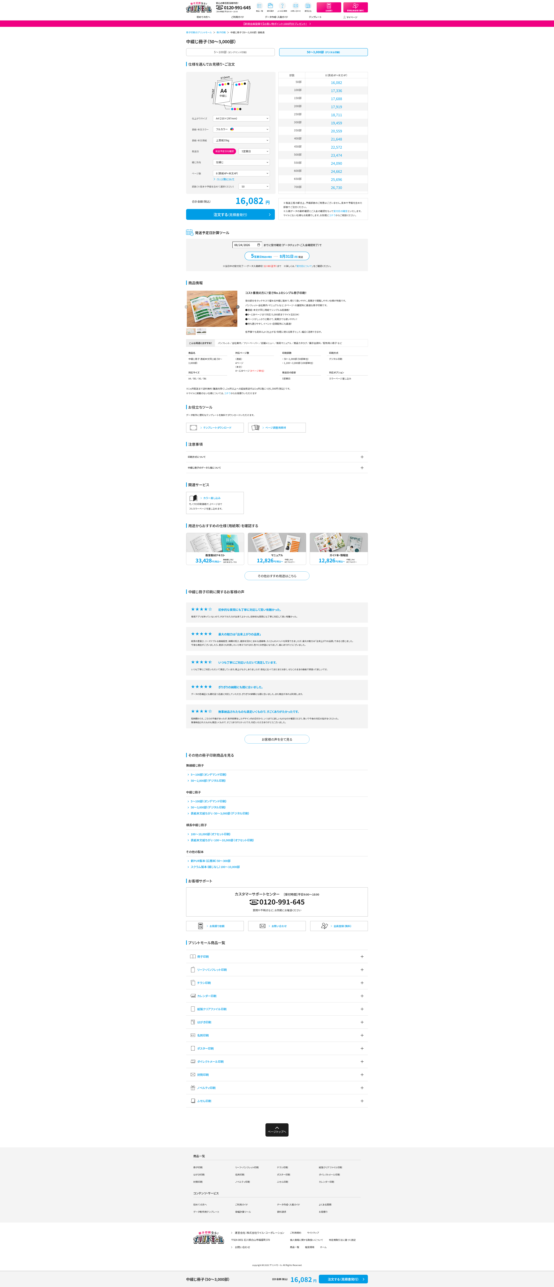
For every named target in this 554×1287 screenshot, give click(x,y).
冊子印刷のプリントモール (199, 32)
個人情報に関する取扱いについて (306, 1240)
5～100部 (230, 52)
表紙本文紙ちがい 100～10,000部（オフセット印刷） (222, 840)
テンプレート (315, 17)
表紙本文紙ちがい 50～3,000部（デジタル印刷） (220, 813)
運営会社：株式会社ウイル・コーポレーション (259, 1232)
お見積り (323, 1211)
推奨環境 (309, 1247)
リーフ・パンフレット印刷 (212, 970)
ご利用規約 (295, 1232)
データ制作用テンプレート (206, 1211)
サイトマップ (313, 1232)
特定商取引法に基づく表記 (342, 1240)
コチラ (332, 215)
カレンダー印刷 (206, 996)
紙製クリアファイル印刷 (212, 1009)
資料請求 (281, 1211)
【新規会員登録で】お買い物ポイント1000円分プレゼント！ (275, 24)
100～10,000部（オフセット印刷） (211, 834)
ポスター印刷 (205, 1048)
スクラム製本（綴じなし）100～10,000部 (215, 867)
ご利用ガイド (237, 17)
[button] (237, 307)
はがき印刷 (204, 1022)
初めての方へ (203, 17)
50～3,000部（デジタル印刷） (208, 807)
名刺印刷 (203, 1035)
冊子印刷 (221, 32)
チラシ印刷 (204, 983)
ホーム (323, 1247)
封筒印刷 (203, 1075)
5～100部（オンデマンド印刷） (209, 774)
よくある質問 (325, 1204)
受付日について (304, 266)
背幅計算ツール (243, 1211)
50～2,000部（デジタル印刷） (208, 780)
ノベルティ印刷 (206, 1088)
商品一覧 (294, 1247)
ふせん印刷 (204, 1101)
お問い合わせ (242, 1247)
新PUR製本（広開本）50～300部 (211, 861)
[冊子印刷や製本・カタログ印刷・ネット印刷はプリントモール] (199, 7)
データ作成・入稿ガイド (276, 17)
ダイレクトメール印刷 (210, 1061)
